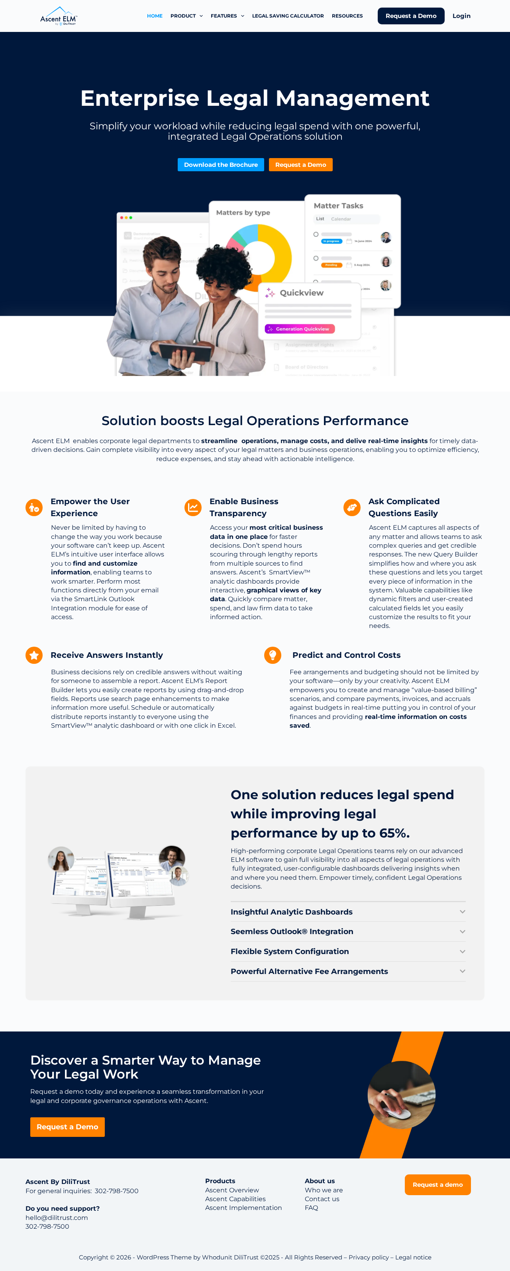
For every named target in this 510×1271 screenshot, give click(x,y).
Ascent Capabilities (235, 1199)
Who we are (324, 1190)
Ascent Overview (232, 1190)
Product (183, 16)
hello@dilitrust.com (57, 1218)
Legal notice (413, 1257)
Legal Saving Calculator (288, 16)
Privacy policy (369, 1257)
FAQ (311, 1208)
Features (224, 16)
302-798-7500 (116, 1191)
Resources (347, 16)
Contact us (322, 1199)
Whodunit (217, 1257)
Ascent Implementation (243, 1208)
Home (155, 16)
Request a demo (438, 1184)
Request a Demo (411, 16)
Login (462, 16)
